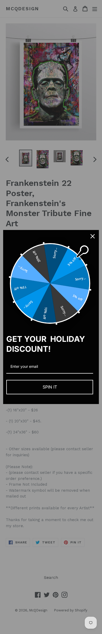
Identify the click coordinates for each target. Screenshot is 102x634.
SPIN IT (50, 387)
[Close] (92, 236)
